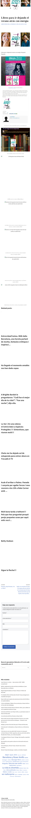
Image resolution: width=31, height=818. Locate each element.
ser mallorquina (8, 774)
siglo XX (16, 774)
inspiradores (18, 765)
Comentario (6, 629)
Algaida (11, 755)
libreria (25, 768)
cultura (9, 760)
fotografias (5, 763)
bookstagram (4, 760)
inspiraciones (12, 765)
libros (5, 770)
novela (10, 772)
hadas (23, 763)
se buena (26, 772)
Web (3, 624)
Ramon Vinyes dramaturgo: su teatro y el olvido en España (14, 750)
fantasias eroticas (9, 761)
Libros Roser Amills (5, 24)
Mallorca (5, 772)
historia (27, 763)
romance (19, 772)
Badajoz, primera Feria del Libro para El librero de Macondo (14, 724)
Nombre (5, 613)
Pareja (13, 772)
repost (16, 772)
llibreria (17, 770)
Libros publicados (11, 770)
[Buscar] (10, 8)
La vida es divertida (10, 767)
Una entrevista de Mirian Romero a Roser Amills (11, 716)
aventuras (24, 755)
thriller (28, 774)
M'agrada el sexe (14, 24)
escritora (27, 760)
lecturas (21, 768)
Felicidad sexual (16, 761)
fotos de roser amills (15, 763)
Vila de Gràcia (12, 776)
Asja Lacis (19, 755)
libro (27, 768)
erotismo (23, 760)
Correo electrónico (7, 618)
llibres (21, 770)
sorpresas (20, 774)
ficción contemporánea (24, 761)
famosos (3, 761)
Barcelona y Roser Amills (13, 757)
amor (15, 755)
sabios (22, 772)
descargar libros (16, 760)
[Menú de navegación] (15, 8)
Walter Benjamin (18, 776)
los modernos (25, 770)
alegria (7, 755)
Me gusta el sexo (23, 24)
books (26, 757)
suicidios (24, 774)
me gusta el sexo (12, 87)
